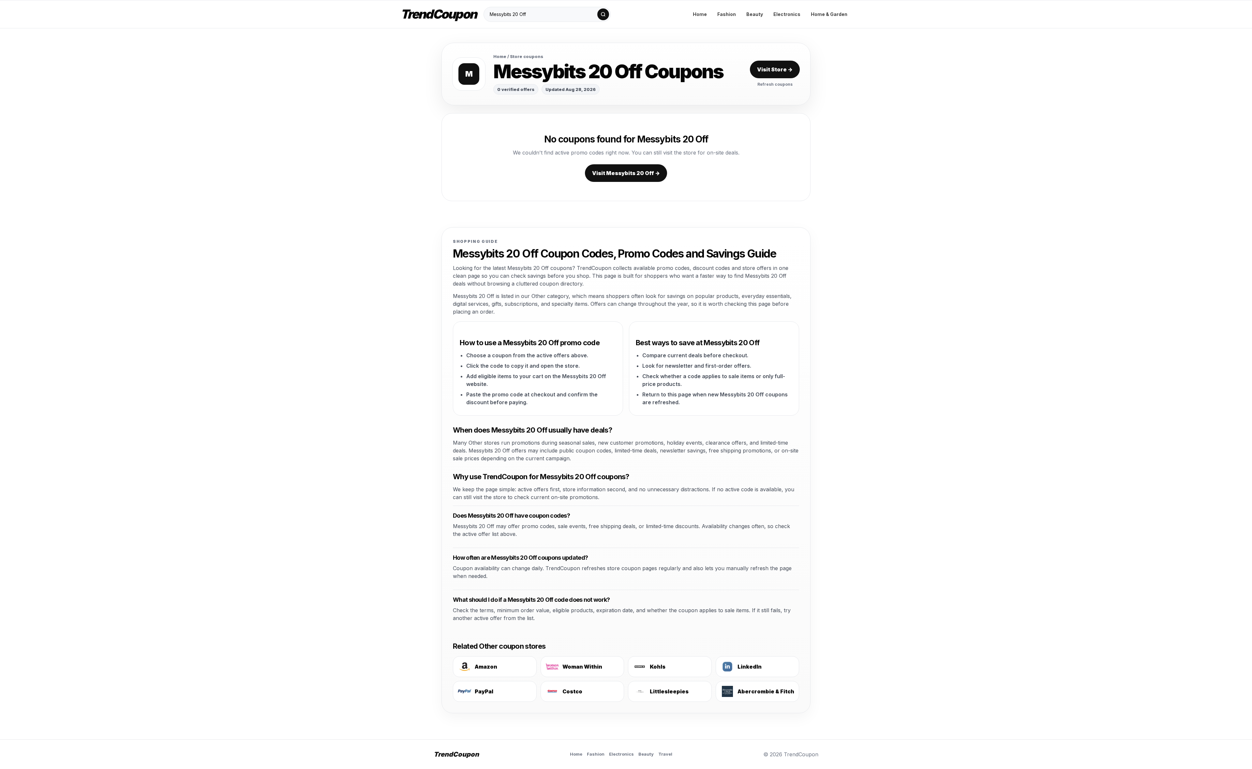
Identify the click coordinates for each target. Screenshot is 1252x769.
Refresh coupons (775, 84)
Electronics (786, 14)
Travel (665, 754)
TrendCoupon (438, 14)
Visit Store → (775, 69)
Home (700, 14)
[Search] (603, 14)
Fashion (726, 14)
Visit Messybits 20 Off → (626, 173)
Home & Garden (829, 14)
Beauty (754, 14)
